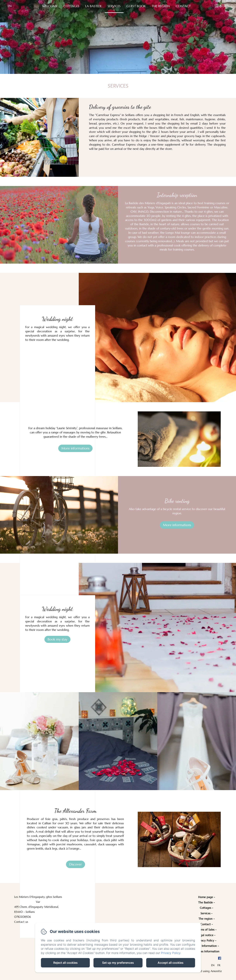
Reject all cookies (65, 962)
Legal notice (205, 935)
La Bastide (93, 6)
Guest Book (136, 6)
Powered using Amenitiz (206, 971)
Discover (75, 864)
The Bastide (205, 902)
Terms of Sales (205, 929)
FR (218, 965)
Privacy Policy (205, 940)
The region (206, 918)
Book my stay (57, 639)
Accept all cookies (170, 962)
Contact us (21, 921)
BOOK (224, 6)
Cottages (71, 6)
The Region (161, 6)
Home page (205, 897)
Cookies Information (206, 951)
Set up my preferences (118, 962)
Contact (183, 6)
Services (114, 6)
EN (212, 965)
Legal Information (205, 945)
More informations (75, 448)
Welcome (50, 6)
